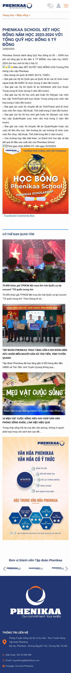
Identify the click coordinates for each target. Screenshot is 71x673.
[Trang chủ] (17, 5)
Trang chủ (8, 15)
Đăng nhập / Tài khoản (58, 6)
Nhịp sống (22, 15)
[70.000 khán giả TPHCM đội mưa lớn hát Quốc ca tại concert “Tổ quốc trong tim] (35, 260)
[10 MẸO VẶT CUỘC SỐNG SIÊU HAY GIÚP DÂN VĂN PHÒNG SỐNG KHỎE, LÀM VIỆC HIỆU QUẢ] (35, 393)
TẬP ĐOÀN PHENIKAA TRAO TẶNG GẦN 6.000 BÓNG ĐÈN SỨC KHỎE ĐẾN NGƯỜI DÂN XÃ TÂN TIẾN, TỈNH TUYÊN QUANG (34, 354)
